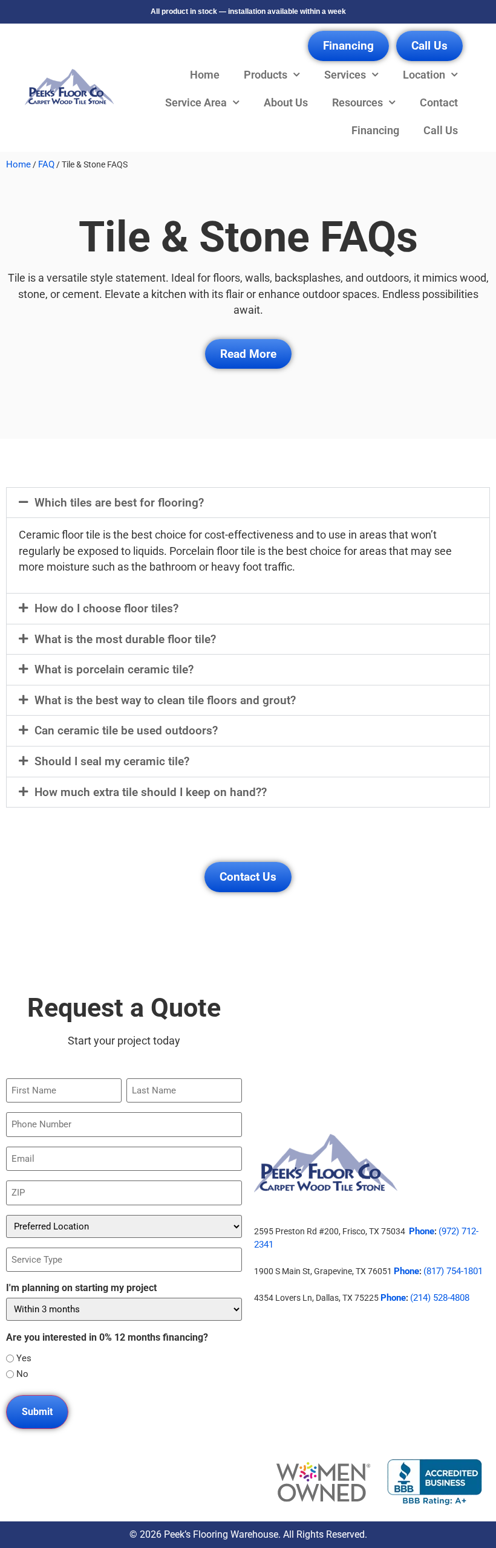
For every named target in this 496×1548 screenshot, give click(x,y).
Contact (439, 103)
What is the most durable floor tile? (125, 639)
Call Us (440, 131)
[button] (248, 503)
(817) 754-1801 (453, 1271)
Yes (23, 1358)
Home (205, 75)
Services (345, 75)
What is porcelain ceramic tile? (114, 669)
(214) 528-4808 (439, 1297)
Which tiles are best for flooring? (119, 503)
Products (265, 75)
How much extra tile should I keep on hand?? (150, 792)
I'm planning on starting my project (81, 1288)
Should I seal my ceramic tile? (111, 761)
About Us (286, 103)
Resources (357, 103)
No (22, 1374)
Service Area (196, 103)
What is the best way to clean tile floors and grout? (165, 700)
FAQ (46, 164)
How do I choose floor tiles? (106, 608)
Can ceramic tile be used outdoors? (126, 730)
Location (424, 75)
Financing (375, 131)
